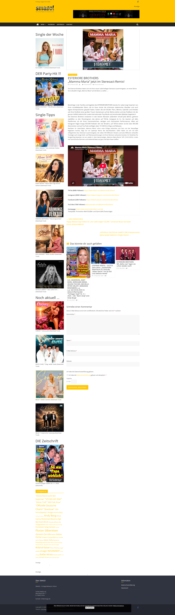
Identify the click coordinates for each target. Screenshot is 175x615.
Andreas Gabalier (40, 516)
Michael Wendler (39, 544)
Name (69, 340)
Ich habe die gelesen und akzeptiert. (87, 375)
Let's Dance (39, 540)
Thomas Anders (57, 555)
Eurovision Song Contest (45, 527)
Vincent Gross (44, 557)
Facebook (51, 24)
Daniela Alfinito (53, 522)
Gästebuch (60, 24)
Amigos (51, 512)
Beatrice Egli (56, 519)
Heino (53, 534)
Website (69, 361)
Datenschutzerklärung (84, 375)
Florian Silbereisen (47, 530)
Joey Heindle (59, 537)
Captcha (69, 378)
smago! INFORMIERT (50, 550)
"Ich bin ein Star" (53, 498)
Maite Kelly (48, 540)
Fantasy (57, 527)
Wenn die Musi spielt (54, 557)
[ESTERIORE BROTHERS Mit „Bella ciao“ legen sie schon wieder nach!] (127, 248)
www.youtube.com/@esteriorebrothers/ (100, 205)
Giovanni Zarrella (43, 534)
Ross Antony (54, 548)
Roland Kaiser (43, 547)
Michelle (46, 544)
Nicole (49, 544)
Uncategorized (72, 75)
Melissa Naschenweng (56, 542)
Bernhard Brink (42, 522)
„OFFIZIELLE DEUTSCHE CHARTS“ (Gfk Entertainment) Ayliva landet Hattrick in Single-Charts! (119, 233)
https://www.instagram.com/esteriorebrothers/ (103, 195)
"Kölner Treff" (41, 502)
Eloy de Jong (59, 524)
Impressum (124, 588)
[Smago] (38, 24)
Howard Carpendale (49, 537)
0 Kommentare (88, 84)
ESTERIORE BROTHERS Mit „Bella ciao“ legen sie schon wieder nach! (126, 264)
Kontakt (69, 24)
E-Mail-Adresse (72, 351)
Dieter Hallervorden (51, 524)
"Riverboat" (49, 509)
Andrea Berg (58, 512)
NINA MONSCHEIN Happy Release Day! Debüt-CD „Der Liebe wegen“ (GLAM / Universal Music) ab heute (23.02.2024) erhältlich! (99, 221)
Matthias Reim (46, 542)
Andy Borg (50, 515)
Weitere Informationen (118, 605)
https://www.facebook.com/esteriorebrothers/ (102, 200)
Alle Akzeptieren (89, 608)
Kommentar (71, 314)
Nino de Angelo (55, 544)
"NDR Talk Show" (54, 502)
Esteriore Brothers (99, 84)
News (42, 24)
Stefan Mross (46, 554)
